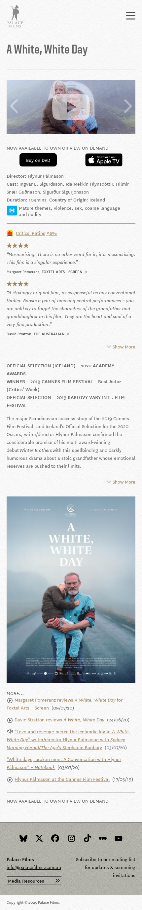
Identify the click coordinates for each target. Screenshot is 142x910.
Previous (14, 106)
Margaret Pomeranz (23, 271)
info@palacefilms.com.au (34, 867)
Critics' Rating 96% (36, 233)
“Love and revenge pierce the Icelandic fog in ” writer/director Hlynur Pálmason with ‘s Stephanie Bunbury (68, 739)
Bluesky (23, 838)
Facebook (55, 838)
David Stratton (19, 333)
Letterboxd (103, 838)
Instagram (71, 838)
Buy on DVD (38, 160)
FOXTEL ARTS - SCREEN (62, 271)
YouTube (118, 838)
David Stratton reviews (59, 719)
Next (127, 106)
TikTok (87, 838)
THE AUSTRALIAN (49, 333)
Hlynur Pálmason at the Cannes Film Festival (62, 779)
